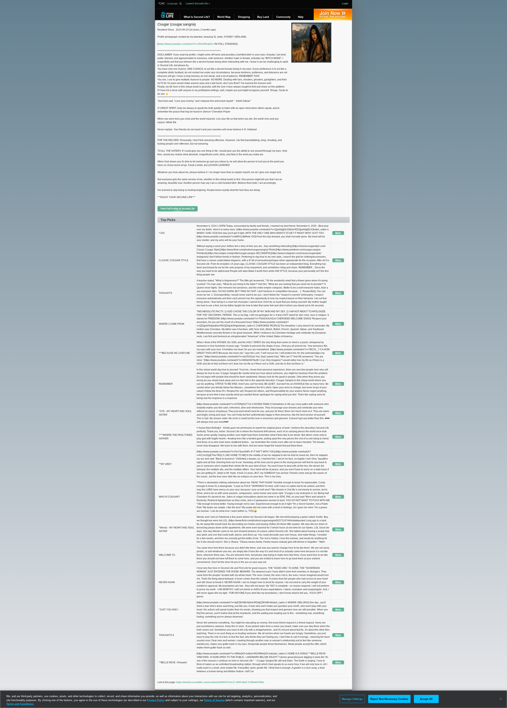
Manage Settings (352, 698)
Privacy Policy (156, 700)
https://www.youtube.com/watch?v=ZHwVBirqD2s (186, 44)
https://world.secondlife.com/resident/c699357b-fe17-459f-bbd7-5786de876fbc (220, 682)
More (338, 233)
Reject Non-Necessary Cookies (389, 698)
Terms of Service (214, 700)
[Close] (500, 699)
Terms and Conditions (19, 703)
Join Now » (333, 14)
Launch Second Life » (198, 3)
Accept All (426, 698)
